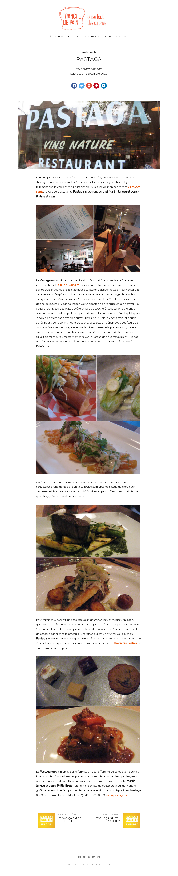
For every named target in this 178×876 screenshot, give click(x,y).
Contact (122, 36)
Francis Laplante (91, 69)
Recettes (72, 36)
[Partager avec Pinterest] (96, 86)
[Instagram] (89, 857)
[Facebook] (79, 857)
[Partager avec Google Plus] (89, 86)
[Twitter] (84, 857)
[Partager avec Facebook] (74, 86)
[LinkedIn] (94, 857)
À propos (56, 36)
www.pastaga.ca (116, 795)
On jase (107, 36)
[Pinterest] (99, 857)
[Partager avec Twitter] (82, 86)
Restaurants (90, 36)
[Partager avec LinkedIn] (104, 86)
